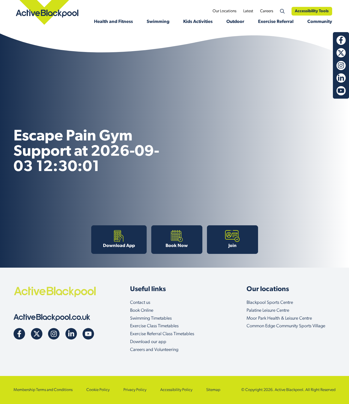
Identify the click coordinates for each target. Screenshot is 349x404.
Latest (248, 11)
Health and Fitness (113, 22)
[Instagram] (341, 65)
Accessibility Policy (176, 390)
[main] (174, 150)
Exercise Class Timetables (154, 326)
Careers (266, 11)
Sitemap (213, 390)
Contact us (140, 303)
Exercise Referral (276, 22)
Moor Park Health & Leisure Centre (279, 318)
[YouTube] (341, 90)
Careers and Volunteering (154, 350)
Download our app (148, 342)
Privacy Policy (134, 390)
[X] (341, 52)
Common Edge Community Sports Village (286, 326)
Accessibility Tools (312, 11)
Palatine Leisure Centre (268, 310)
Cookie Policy (98, 390)
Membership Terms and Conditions (43, 390)
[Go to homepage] (52, 317)
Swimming (158, 22)
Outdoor (235, 22)
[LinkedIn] (341, 78)
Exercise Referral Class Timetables (162, 334)
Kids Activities (198, 22)
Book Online (141, 310)
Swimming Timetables (151, 318)
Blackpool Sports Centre (270, 303)
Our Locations (224, 11)
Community (319, 22)
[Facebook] (341, 40)
